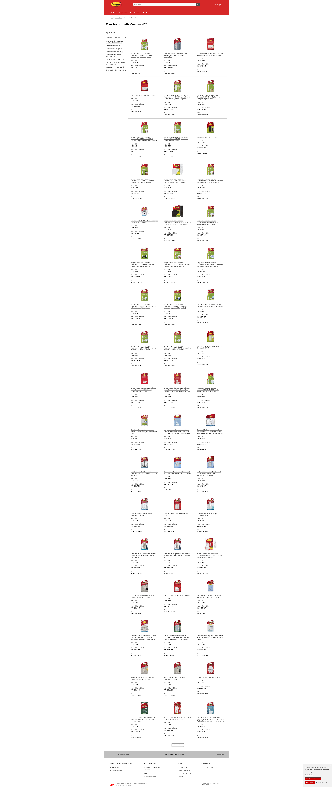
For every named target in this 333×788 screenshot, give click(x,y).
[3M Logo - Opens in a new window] (116, 4)
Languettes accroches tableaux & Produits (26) (116, 63)
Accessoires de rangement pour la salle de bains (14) (114, 42)
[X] (202, 767)
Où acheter (146, 13)
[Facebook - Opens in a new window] (217, 767)
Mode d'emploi (134, 13)
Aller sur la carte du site (184, 773)
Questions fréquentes (123, 754)
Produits (113, 13)
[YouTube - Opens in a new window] (212, 767)
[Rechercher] (198, 4)
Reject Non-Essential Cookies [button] (312, 778)
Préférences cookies (142, 783)
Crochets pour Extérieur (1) (115, 59)
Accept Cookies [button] (309, 782)
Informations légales (120, 783)
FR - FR (217, 4)
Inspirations (123, 13)
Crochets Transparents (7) (114, 52)
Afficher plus (177, 745)
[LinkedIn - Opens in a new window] (207, 767)
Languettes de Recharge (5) (115, 67)
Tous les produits (114, 767)
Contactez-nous (220, 754)
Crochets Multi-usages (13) (114, 49)
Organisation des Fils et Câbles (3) (116, 71)
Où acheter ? (182, 776)
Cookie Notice (309, 775)
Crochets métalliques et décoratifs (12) (113, 55)
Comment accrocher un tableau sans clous (154, 772)
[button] (321, 782)
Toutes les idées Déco (116, 770)
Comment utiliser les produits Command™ (152, 768)
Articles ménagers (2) (113, 46)
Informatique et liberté (131, 783)
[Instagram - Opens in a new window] (221, 767)
